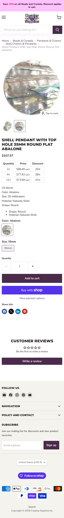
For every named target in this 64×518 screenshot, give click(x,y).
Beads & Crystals (23, 40)
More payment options (32, 298)
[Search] (57, 30)
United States (30, 462)
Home (5, 40)
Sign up (51, 445)
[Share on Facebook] (4, 311)
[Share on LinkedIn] (18, 311)
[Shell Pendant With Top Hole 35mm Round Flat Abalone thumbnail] (7, 126)
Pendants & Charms (49, 40)
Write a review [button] (32, 361)
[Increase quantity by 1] (32, 266)
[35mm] (8, 252)
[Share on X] (11, 311)
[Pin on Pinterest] (24, 311)
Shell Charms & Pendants (21, 43)
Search (32, 507)
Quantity (6, 258)
